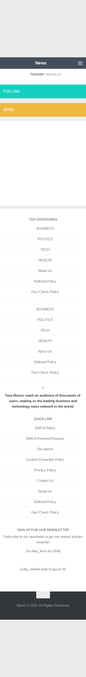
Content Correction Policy (45, 459)
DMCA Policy (45, 428)
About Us (45, 271)
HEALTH (45, 260)
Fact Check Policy (45, 292)
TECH (45, 249)
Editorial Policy (45, 281)
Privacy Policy (45, 470)
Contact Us (45, 481)
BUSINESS (45, 228)
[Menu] (80, 63)
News (41, 63)
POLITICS (45, 239)
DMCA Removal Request (45, 438)
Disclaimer (45, 449)
